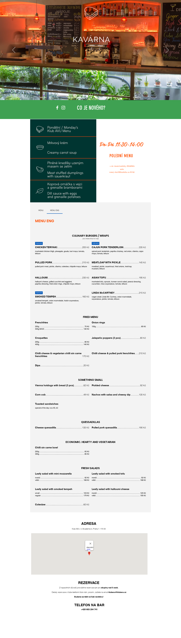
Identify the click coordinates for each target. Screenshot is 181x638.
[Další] (167, 50)
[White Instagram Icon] (63, 107)
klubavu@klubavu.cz (117, 592)
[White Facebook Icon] (57, 107)
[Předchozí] (13, 50)
